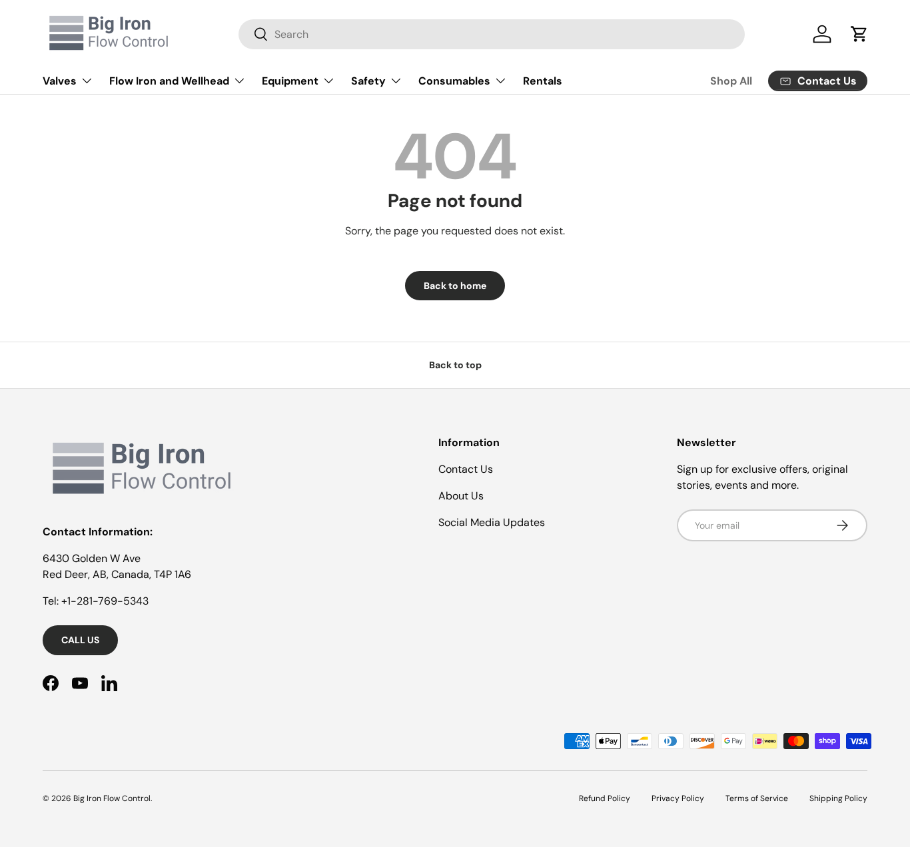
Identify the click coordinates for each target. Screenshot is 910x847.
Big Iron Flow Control (112, 798)
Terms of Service (756, 798)
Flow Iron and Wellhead (169, 81)
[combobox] (491, 34)
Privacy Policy (678, 798)
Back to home (455, 286)
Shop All (731, 81)
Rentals (542, 81)
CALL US (80, 640)
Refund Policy (604, 798)
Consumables (454, 81)
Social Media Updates (491, 522)
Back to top (455, 365)
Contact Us (465, 469)
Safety (368, 81)
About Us (461, 496)
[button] (859, 34)
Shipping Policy (838, 798)
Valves (60, 81)
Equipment (290, 81)
